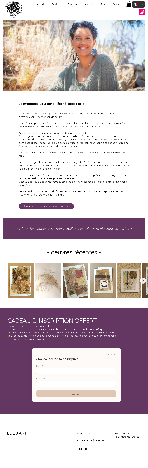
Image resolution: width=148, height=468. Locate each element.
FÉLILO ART (16, 433)
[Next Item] (143, 281)
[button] (128, 4)
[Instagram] (142, 12)
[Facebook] (80, 449)
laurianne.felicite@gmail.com (90, 440)
